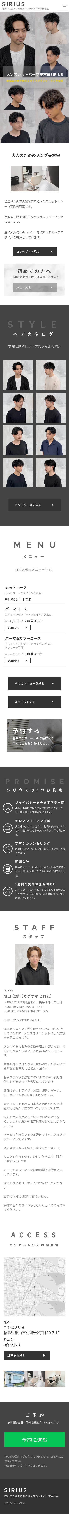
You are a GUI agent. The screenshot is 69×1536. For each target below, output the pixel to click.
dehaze (64, 6)
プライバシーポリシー (15, 1503)
